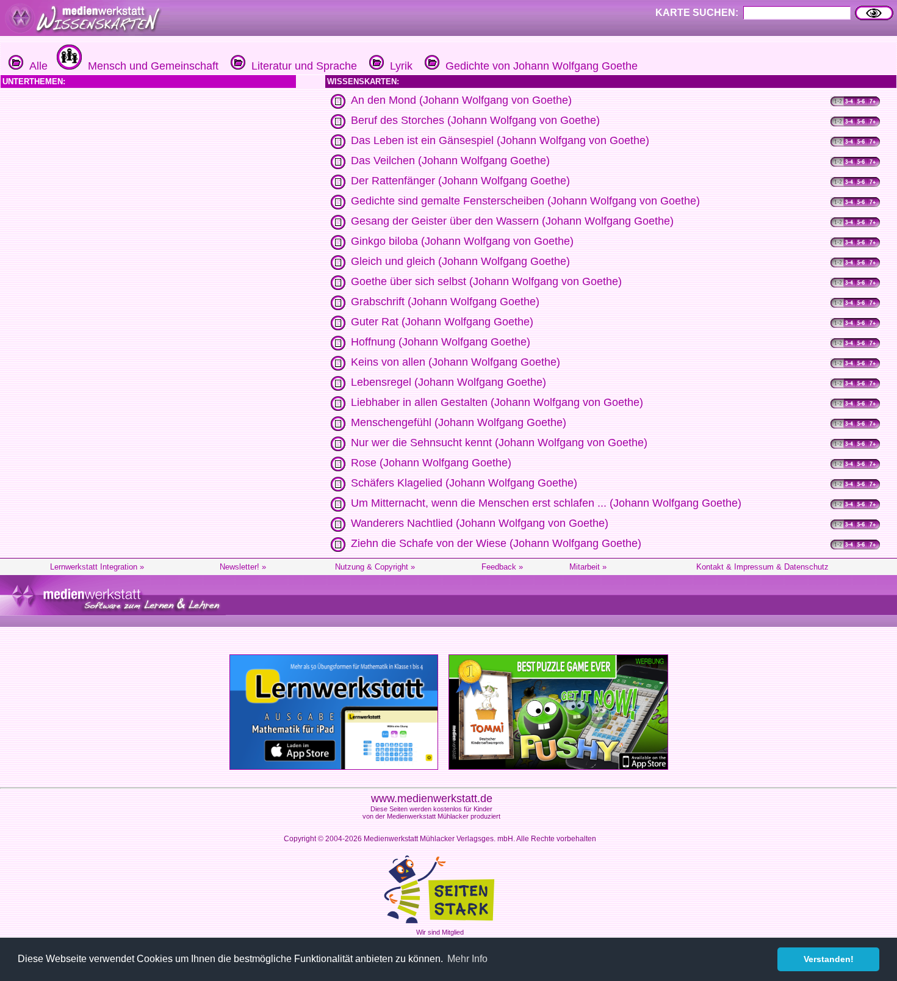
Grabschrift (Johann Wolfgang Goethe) (445, 301)
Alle (35, 66)
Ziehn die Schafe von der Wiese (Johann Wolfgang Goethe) (496, 543)
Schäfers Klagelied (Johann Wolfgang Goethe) (464, 483)
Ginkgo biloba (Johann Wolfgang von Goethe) (462, 241)
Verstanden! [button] (829, 959)
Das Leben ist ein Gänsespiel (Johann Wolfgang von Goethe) (500, 140)
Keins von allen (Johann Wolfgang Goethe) (455, 362)
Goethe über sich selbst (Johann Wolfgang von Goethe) (486, 281)
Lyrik (398, 66)
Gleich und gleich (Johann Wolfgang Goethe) (460, 261)
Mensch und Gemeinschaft (150, 66)
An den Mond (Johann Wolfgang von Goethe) (461, 100)
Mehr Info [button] (467, 959)
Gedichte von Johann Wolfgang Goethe (538, 66)
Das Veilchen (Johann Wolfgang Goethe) (450, 160)
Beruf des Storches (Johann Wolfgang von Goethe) (475, 120)
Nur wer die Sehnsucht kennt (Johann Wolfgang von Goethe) (499, 442)
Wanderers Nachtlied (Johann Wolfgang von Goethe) (479, 523)
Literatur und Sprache (301, 66)
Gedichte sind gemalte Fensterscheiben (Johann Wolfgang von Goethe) (525, 201)
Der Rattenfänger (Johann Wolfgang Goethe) (460, 181)
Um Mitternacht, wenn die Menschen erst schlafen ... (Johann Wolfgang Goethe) (546, 503)
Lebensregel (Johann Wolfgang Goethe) (448, 382)
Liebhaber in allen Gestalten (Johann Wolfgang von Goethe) (497, 402)
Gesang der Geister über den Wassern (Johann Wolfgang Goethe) (512, 221)
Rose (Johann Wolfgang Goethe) (431, 463)
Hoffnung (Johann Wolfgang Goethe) (440, 342)
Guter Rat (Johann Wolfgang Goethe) (442, 322)
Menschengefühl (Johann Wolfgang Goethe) (458, 422)
